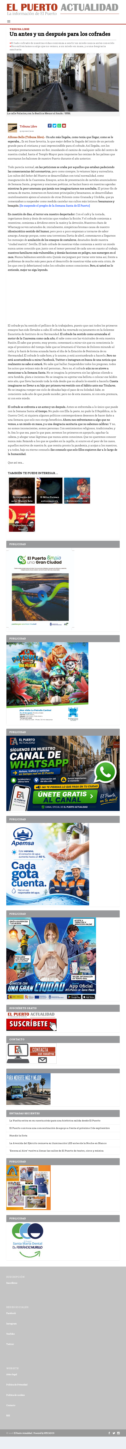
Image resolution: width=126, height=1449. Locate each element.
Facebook (11, 1313)
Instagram (11, 1323)
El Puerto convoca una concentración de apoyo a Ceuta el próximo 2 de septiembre (59, 1128)
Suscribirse (11, 1282)
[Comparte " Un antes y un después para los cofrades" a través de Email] (64, 125)
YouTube (10, 1333)
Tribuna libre (28, 126)
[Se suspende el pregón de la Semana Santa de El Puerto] (55, 205)
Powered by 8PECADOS (43, 1433)
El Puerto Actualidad (23, 1433)
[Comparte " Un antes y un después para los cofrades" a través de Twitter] (54, 125)
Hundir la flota (18, 1135)
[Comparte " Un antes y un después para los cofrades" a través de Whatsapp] (59, 125)
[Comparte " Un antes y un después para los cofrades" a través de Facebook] (49, 125)
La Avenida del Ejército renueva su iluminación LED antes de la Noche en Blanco (58, 1143)
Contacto (10, 1405)
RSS (8, 1415)
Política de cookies (15, 1394)
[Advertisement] (63, 297)
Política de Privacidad (16, 1384)
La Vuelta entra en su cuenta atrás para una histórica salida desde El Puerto (54, 1120)
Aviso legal (11, 1374)
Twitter (10, 1344)
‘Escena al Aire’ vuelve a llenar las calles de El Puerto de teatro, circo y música (56, 1151)
